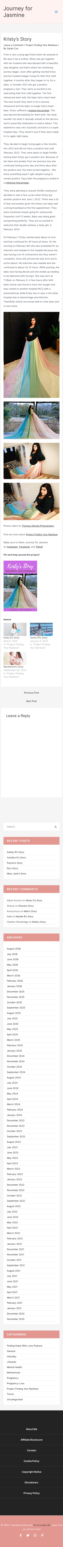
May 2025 (12, 1029)
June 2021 (12, 1281)
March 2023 (13, 1168)
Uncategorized (15, 1399)
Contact (31, 1450)
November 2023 (16, 1125)
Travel (10, 1394)
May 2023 (12, 1158)
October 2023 (14, 1131)
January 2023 (14, 1179)
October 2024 (14, 1066)
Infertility (11, 1356)
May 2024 (12, 1093)
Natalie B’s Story (24, 916)
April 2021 (12, 1292)
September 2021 (16, 1265)
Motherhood (13, 1372)
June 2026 (12, 959)
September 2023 (16, 1136)
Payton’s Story (15, 863)
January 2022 (14, 1244)
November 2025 (15, 997)
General (11, 1351)
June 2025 (12, 1023)
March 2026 (13, 975)
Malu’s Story (30, 911)
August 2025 (14, 1013)
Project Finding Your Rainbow (41, 45)
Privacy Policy (32, 1493)
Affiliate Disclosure (32, 1439)
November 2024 (16, 1061)
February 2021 (14, 1302)
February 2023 (15, 1174)
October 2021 (14, 1260)
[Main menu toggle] (56, 11)
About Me (31, 1429)
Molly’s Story (39, 921)
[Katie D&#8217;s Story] (15, 629)
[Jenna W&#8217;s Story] (41, 629)
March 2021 (13, 1297)
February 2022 (15, 1238)
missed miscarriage (38, 110)
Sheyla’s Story (26, 905)
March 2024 (13, 1104)
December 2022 (15, 1184)
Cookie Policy (31, 1461)
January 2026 (14, 986)
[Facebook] (20, 1535)
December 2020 (16, 1313)
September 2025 (16, 1007)
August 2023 (14, 1142)
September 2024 (16, 1072)
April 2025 (12, 1034)
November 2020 (16, 1319)
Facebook (24, 546)
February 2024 (15, 1109)
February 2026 (15, 980)
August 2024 (14, 1077)
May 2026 (12, 964)
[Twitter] (28, 1535)
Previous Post (31, 692)
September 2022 (16, 1200)
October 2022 (14, 1195)
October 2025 (14, 1002)
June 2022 (12, 1217)
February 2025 (15, 1045)
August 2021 (13, 1270)
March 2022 (13, 1233)
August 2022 (14, 1206)
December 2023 (16, 1120)
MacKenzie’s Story (14, 666)
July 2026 (12, 954)
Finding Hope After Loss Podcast (24, 1345)
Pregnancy (13, 1378)
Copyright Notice (31, 1471)
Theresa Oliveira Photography (38, 526)
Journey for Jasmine (17, 11)
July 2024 (12, 1082)
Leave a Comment (14, 45)
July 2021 (12, 1276)
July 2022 (12, 1211)
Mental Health (14, 1367)
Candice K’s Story (16, 857)
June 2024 (12, 1088)
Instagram (12, 546)
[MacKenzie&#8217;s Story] (15, 658)
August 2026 (14, 948)
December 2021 (15, 1249)
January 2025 (14, 1050)
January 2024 (14, 1115)
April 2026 (12, 970)
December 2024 (16, 1056)
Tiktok (39, 546)
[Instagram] (35, 1535)
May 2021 (12, 1286)
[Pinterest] (42, 1535)
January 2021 (14, 1308)
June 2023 (12, 1152)
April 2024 (12, 1099)
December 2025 (15, 991)
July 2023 (12, 1147)
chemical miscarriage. (17, 182)
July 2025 (12, 1018)
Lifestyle (11, 1362)
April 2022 (12, 1227)
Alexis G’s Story (34, 900)
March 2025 (13, 1040)
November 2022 (15, 1190)
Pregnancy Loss (15, 1383)
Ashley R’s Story (15, 852)
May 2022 (12, 1222)
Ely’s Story (12, 868)
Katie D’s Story (11, 637)
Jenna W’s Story (39, 637)
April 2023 (12, 1163)
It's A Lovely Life (41, 1525)
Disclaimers (31, 1482)
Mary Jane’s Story (16, 873)
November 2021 (15, 1254)
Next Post (31, 701)
